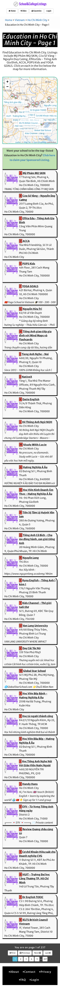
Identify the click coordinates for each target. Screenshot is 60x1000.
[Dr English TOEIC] (37, 103)
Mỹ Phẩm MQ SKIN (34, 173)
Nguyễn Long (50, 105)
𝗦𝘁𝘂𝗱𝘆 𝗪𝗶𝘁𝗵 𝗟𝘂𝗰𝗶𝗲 (35, 444)
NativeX (27, 376)
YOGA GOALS (30, 286)
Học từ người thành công (37, 716)
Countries (37, 11)
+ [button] (7, 82)
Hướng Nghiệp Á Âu (35, 467)
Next (36, 953)
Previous (25, 953)
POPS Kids (18, 120)
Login (48, 11)
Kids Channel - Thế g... (35, 133)
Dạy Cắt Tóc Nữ (31, 648)
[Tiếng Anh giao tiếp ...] (13, 95)
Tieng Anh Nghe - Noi (35, 354)
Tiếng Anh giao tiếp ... (14, 102)
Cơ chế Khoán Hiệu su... (47, 115)
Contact (30, 971)
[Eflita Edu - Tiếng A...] (16, 97)
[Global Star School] (42, 123)
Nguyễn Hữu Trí (32, 308)
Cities (24, 11)
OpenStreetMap (39, 142)
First (13, 953)
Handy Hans (30, 784)
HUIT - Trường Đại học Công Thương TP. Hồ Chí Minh (34, 878)
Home (13, 11)
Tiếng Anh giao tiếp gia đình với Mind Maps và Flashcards (35, 335)
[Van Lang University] (33, 104)
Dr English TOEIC (38, 109)
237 (45, 959)
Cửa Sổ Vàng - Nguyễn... (45, 119)
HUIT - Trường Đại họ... (16, 115)
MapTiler (27, 142)
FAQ (23, 979)
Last (47, 953)
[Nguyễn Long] (49, 98)
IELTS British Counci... (29, 122)
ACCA (26, 241)
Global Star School (42, 130)
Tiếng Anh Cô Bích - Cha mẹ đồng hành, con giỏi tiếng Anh (37, 539)
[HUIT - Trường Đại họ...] (16, 109)
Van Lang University (35, 625)
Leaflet (18, 142)
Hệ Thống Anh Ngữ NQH (37, 422)
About (14, 971)
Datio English (30, 399)
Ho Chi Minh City (37, 20)
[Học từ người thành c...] (28, 105)
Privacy (46, 971)
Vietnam (20, 20)
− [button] (7, 87)
